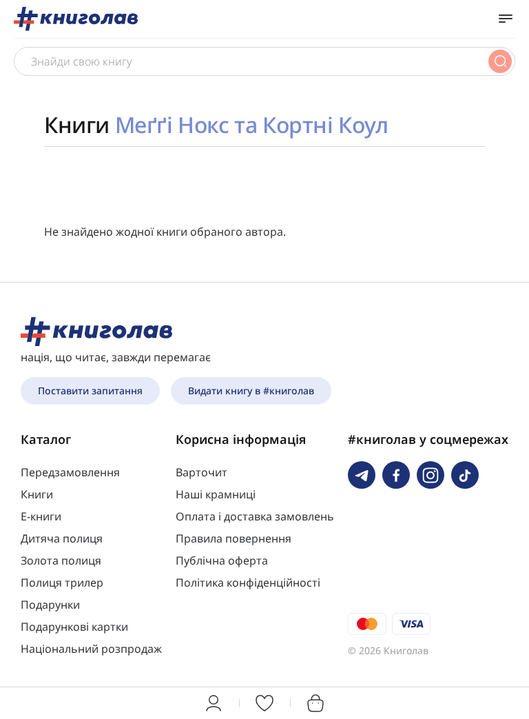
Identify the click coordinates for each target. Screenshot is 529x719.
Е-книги (41, 516)
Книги (37, 494)
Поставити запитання (90, 390)
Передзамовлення (70, 472)
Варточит (201, 472)
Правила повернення (233, 538)
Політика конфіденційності (248, 582)
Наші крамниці (216, 494)
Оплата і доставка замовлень (255, 516)
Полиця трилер (62, 582)
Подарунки (50, 604)
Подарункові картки (74, 626)
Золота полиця (61, 560)
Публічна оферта (222, 560)
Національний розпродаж (91, 648)
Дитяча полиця (62, 538)
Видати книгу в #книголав (251, 390)
